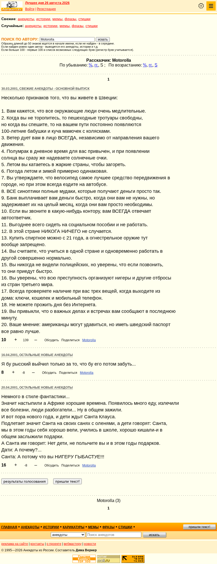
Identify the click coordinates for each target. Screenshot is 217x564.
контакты (37, 544)
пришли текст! (199, 527)
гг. (96, 65)
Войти (29, 9)
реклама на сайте (14, 544)
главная (9, 527)
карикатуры (73, 527)
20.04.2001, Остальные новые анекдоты (37, 387)
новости (90, 544)
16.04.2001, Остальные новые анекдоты (37, 355)
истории (43, 19)
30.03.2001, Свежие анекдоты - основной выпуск (45, 89)
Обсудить (51, 340)
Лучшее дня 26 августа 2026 (47, 3)
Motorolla (89, 340)
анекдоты (26, 19)
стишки (84, 19)
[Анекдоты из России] (11, 6)
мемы (57, 19)
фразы (70, 19)
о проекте (54, 544)
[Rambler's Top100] (84, 559)
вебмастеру (73, 544)
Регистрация (46, 9)
